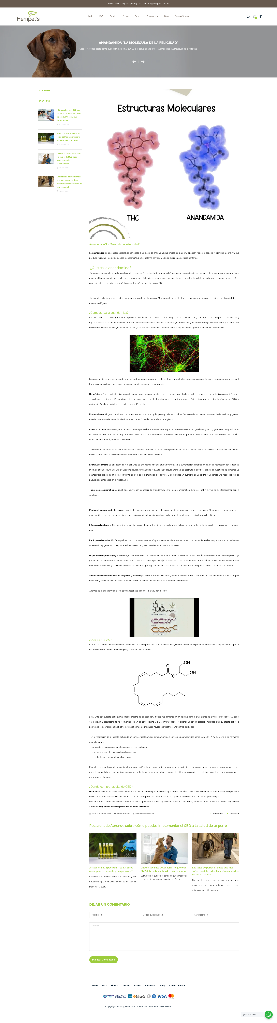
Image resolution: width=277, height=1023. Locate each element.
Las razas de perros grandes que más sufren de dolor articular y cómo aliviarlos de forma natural (164, 871)
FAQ (101, 16)
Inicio (90, 16)
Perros (125, 16)
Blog (166, 16)
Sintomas (150, 985)
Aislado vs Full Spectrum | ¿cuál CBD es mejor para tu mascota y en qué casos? (68, 136)
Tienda (113, 16)
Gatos (137, 16)
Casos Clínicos (182, 16)
